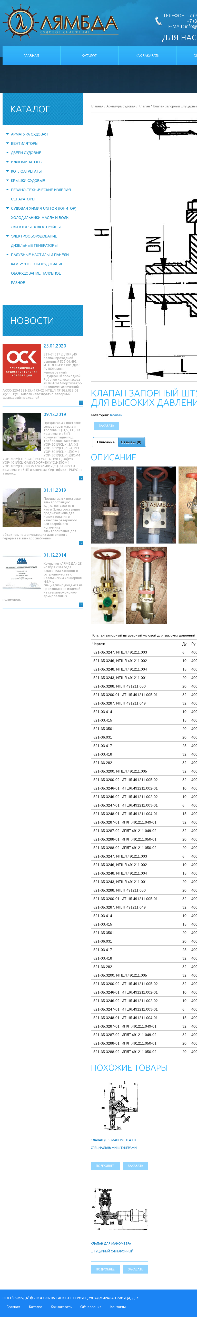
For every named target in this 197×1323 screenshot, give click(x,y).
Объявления (91, 1307)
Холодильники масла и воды (40, 218)
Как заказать (147, 56)
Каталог (89, 56)
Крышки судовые (28, 181)
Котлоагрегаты (26, 171)
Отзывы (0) (131, 442)
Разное (18, 283)
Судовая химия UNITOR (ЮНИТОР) (43, 208)
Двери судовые (26, 153)
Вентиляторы (24, 143)
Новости (32, 320)
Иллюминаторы (26, 162)
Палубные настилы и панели (40, 255)
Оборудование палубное (36, 273)
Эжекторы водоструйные (37, 227)
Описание (106, 442)
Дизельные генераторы (34, 245)
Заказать (106, 425)
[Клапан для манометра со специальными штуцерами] (119, 1083)
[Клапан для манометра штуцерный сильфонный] (119, 1190)
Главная (31, 56)
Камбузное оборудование (37, 264)
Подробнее (105, 1165)
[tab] (106, 442)
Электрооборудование (34, 236)
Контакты (118, 1307)
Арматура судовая (29, 134)
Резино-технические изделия (41, 190)
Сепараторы (23, 199)
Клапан (144, 106)
